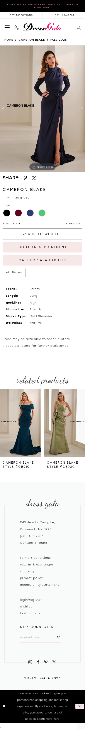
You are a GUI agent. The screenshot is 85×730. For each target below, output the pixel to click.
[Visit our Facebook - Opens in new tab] (38, 662)
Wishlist (26, 606)
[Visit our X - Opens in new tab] (54, 662)
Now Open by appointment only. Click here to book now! (42, 6)
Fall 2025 (58, 39)
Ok (80, 706)
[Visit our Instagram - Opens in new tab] (30, 662)
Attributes (14, 272)
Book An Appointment (43, 247)
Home (8, 39)
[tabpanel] (42, 108)
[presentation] (20, 423)
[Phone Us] (17, 26)
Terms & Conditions (35, 557)
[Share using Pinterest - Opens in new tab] (25, 178)
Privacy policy (31, 578)
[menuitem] (7, 26)
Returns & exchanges (37, 564)
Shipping (27, 571)
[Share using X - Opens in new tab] (34, 178)
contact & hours (33, 542)
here (56, 718)
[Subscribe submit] (58, 637)
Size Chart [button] (74, 223)
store (26, 345)
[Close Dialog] (4, 706)
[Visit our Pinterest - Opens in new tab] (46, 662)
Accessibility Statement (39, 584)
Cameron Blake (32, 39)
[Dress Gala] (42, 26)
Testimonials (30, 613)
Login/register (31, 599)
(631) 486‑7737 (31, 536)
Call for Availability (43, 260)
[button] (7, 26)
